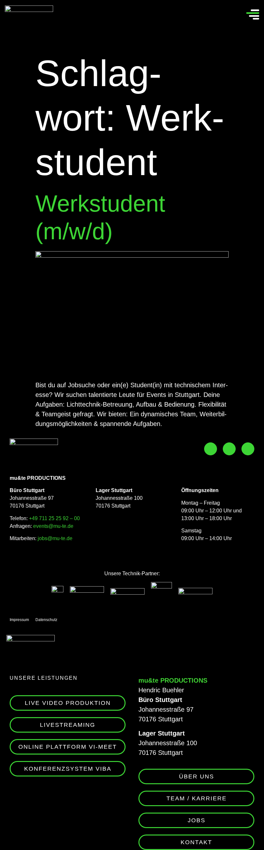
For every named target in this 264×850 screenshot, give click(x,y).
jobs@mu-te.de (54, 538)
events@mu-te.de (53, 526)
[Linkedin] (247, 448)
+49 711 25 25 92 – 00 (54, 518)
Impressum (19, 620)
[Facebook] (210, 448)
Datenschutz (46, 620)
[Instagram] (229, 448)
